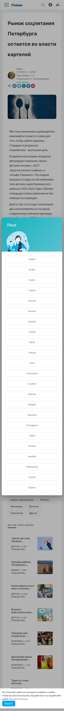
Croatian (32, 383)
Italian (32, 435)
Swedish (32, 456)
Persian (32, 446)
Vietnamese (32, 466)
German (32, 300)
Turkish (32, 331)
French (32, 290)
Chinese (32, 352)
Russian (32, 311)
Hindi (32, 342)
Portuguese (32, 425)
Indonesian (32, 373)
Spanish (32, 321)
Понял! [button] (9, 703)
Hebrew (32, 394)
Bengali (32, 404)
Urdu (32, 363)
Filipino (32, 487)
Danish (32, 477)
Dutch (32, 280)
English (32, 259)
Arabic (32, 269)
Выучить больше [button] (18, 698)
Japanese (32, 415)
